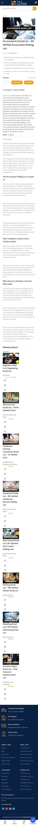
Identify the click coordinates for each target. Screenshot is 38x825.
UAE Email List (25, 764)
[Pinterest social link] (11, 135)
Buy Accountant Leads (24, 116)
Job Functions (16, 95)
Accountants (5, 773)
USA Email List (25, 748)
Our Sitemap (5, 764)
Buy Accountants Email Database (14, 118)
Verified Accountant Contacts (13, 131)
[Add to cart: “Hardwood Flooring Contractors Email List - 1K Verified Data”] (5, 474)
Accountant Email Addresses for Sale (15, 98)
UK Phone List (25, 779)
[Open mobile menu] (2, 3)
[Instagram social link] (6, 808)
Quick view (5, 390)
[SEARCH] (35, 8)
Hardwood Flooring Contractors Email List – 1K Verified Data (11, 452)
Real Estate (5, 786)
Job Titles (25, 95)
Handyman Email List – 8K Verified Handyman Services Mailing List (10, 499)
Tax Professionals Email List (23, 129)
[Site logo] (19, 3)
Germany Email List (26, 761)
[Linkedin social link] (13, 135)
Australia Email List (26, 754)
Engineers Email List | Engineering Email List (10, 368)
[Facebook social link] (9, 135)
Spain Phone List (25, 789)
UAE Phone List (25, 786)
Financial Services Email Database (14, 122)
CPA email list (25, 120)
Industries (6, 462)
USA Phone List (25, 773)
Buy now (29, 82)
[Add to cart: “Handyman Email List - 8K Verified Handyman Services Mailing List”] (5, 521)
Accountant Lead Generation (13, 100)
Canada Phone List (26, 783)
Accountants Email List (21, 102)
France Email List (25, 757)
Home (3, 748)
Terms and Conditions (8, 757)
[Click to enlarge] (4, 36)
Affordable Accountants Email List (22, 111)
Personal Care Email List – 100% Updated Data (11, 407)
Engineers (4, 783)
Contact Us (5, 754)
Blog (2, 751)
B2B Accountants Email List (12, 113)
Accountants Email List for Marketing (15, 104)
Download (17, 82)
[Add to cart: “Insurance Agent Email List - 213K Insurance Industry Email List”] (5, 694)
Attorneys (4, 776)
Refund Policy (5, 761)
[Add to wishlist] (5, 380)
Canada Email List (26, 751)
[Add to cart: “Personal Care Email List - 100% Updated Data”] (5, 426)
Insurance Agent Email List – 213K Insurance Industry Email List (10, 672)
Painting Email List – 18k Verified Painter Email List (10, 588)
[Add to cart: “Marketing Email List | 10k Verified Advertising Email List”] (5, 646)
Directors (4, 779)
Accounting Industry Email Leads (14, 107)
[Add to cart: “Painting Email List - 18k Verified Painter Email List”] (5, 604)
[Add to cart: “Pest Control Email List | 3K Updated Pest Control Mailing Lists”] (5, 565)
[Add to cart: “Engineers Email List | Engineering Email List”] (5, 385)
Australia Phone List (26, 776)
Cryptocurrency (6, 789)
